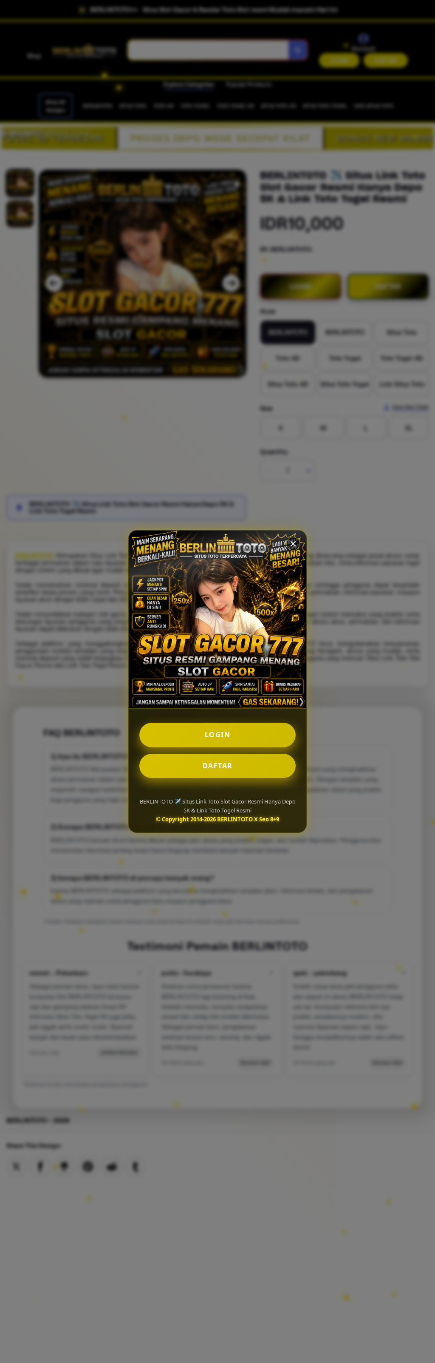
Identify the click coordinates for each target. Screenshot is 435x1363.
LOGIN (218, 734)
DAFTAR (218, 765)
